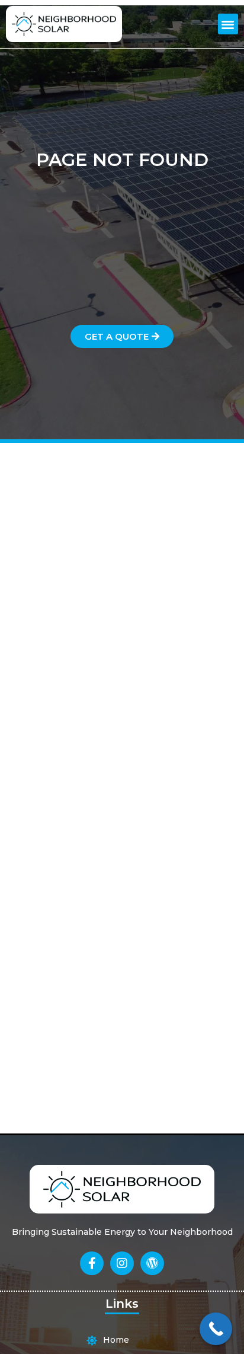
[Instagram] (122, 1263)
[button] (228, 24)
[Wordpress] (152, 1263)
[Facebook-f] (92, 1263)
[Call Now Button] (216, 1329)
